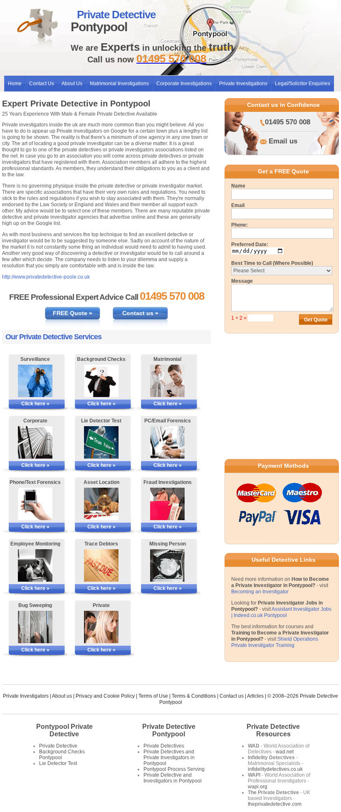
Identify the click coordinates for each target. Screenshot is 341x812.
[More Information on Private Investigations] (101, 627)
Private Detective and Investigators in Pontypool (172, 778)
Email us (283, 141)
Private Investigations (243, 83)
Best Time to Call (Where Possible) (272, 263)
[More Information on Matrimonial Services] (167, 381)
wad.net (285, 752)
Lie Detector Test (58, 763)
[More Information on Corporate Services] (35, 442)
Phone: (239, 225)
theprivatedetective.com (274, 804)
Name (238, 186)
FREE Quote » (72, 313)
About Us (72, 83)
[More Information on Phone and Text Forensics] (35, 504)
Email (238, 205)
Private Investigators (26, 696)
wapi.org (257, 787)
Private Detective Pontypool (168, 730)
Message (242, 281)
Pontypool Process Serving (174, 769)
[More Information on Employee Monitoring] (35, 565)
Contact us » (140, 313)
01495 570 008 (287, 122)
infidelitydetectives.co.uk (275, 769)
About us (62, 696)
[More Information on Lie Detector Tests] (101, 442)
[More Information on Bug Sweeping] (35, 627)
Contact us (232, 696)
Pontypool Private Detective (64, 730)
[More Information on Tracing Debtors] (101, 565)
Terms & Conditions (194, 696)
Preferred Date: (249, 244)
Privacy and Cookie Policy (105, 696)
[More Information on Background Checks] (101, 381)
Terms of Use (153, 696)
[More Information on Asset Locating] (101, 504)
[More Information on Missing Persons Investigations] (167, 565)
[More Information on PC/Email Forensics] (167, 442)
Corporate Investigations (184, 83)
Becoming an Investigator (260, 592)
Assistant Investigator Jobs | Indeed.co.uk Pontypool (281, 612)
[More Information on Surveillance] (35, 381)
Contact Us (41, 83)
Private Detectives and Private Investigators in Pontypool (169, 757)
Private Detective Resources (273, 730)
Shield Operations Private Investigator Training (274, 642)
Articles (255, 696)
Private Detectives (163, 746)
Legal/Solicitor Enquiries (302, 83)
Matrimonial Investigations (119, 83)
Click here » (35, 404)
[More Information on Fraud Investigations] (167, 504)
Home (15, 83)
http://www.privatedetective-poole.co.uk (46, 277)
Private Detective (58, 746)
